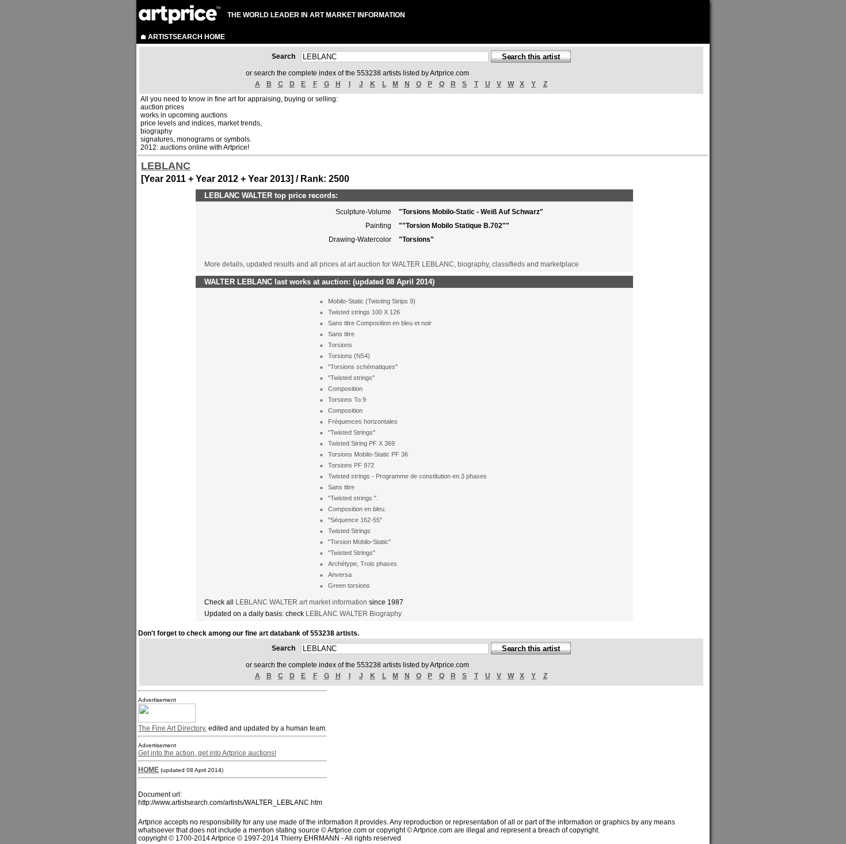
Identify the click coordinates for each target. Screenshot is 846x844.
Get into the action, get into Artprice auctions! (207, 753)
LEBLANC (165, 166)
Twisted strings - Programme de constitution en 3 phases (407, 476)
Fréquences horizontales (363, 421)
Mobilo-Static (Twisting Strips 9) (372, 301)
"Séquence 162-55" (355, 519)
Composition (345, 388)
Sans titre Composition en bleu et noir (380, 323)
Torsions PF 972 (351, 465)
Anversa (340, 574)
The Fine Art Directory (171, 728)
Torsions (340, 344)
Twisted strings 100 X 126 (364, 312)
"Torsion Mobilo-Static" (359, 541)
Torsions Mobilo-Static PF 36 (368, 454)
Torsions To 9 (347, 399)
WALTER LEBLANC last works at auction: (277, 281)
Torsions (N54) (349, 355)
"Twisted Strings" (351, 432)
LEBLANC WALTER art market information (302, 602)
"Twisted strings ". (353, 498)
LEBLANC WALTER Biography (354, 614)
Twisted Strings (349, 530)
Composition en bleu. (357, 508)
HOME (148, 770)
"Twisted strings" (351, 377)
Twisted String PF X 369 (361, 443)
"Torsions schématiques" (363, 366)
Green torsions (349, 585)
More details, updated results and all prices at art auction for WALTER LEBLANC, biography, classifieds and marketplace (391, 264)
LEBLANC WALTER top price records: (271, 195)
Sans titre (341, 333)
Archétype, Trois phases (362, 563)
